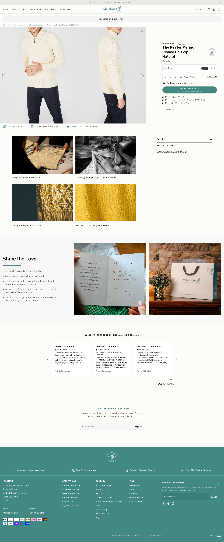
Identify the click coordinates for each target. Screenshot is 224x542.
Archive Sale (65, 9)
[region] (112, 358)
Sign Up (138, 426)
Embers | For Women (71, 489)
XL (181, 77)
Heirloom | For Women (71, 485)
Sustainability (101, 510)
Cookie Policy (135, 485)
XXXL (192, 77)
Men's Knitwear (16, 25)
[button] (15, 9)
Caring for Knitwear (104, 498)
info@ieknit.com (10, 513)
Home (5, 25)
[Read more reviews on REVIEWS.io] (166, 385)
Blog (97, 518)
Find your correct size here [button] (180, 83)
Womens (15, 9)
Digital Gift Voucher (70, 506)
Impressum (134, 493)
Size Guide (212, 77)
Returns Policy (102, 493)
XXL (186, 77)
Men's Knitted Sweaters (34, 25)
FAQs (98, 506)
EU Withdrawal (135, 502)
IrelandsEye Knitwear (124, 536)
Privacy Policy (135, 489)
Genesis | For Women (71, 493)
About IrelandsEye (103, 485)
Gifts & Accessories (39, 9)
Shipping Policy (102, 489)
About (54, 9)
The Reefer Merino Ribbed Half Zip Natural (64, 25)
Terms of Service (136, 498)
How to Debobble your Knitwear (109, 502)
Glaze (219, 536)
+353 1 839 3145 (36, 513)
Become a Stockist (103, 514)
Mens (24, 9)
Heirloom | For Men (70, 498)
